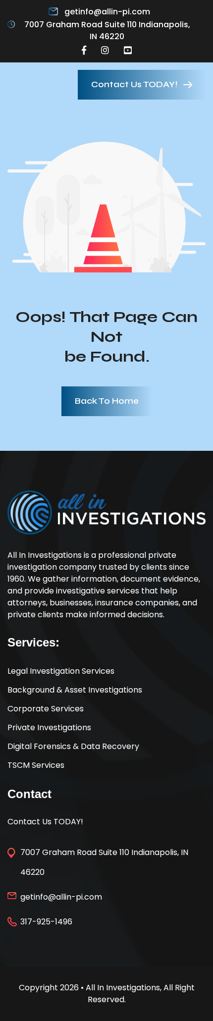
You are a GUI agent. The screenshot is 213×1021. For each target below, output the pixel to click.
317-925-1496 (46, 921)
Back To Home (107, 401)
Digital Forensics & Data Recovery (73, 746)
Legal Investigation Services (60, 671)
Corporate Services (45, 708)
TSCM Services (35, 765)
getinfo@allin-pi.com (107, 11)
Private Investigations (49, 727)
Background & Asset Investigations (74, 690)
